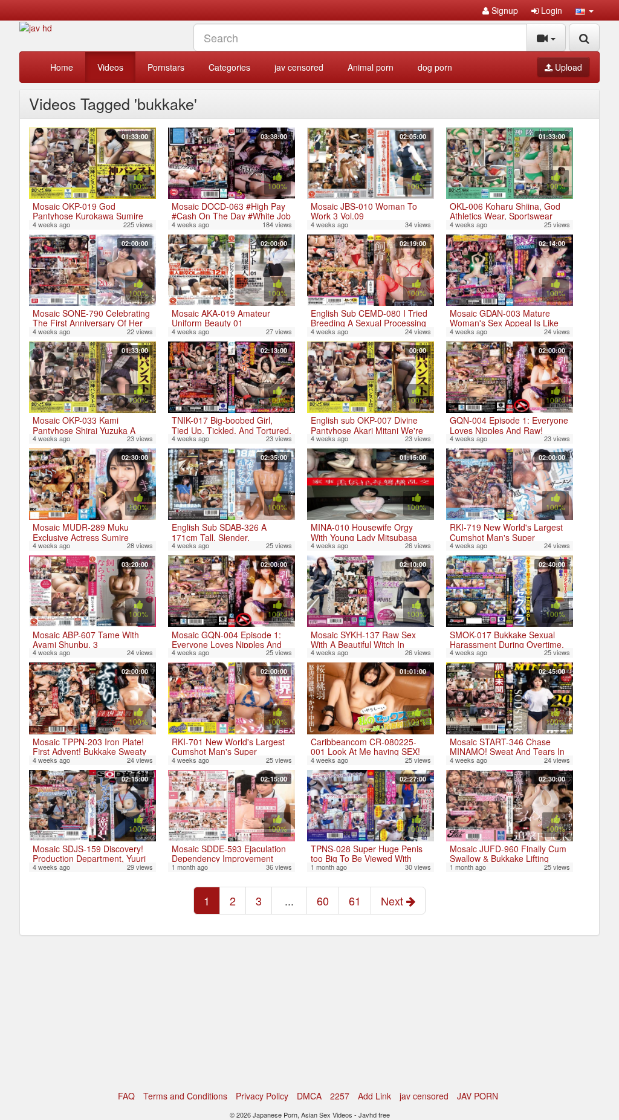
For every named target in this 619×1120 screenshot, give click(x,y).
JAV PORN (477, 1096)
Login (550, 10)
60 (323, 900)
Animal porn (371, 67)
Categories (229, 67)
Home (61, 67)
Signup (503, 10)
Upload (567, 67)
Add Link (374, 1096)
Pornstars (165, 67)
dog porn (435, 67)
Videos (110, 67)
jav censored (298, 67)
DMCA (309, 1096)
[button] (584, 10)
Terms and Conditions (185, 1096)
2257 (339, 1096)
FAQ (126, 1096)
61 (355, 900)
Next (393, 900)
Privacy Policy (262, 1096)
